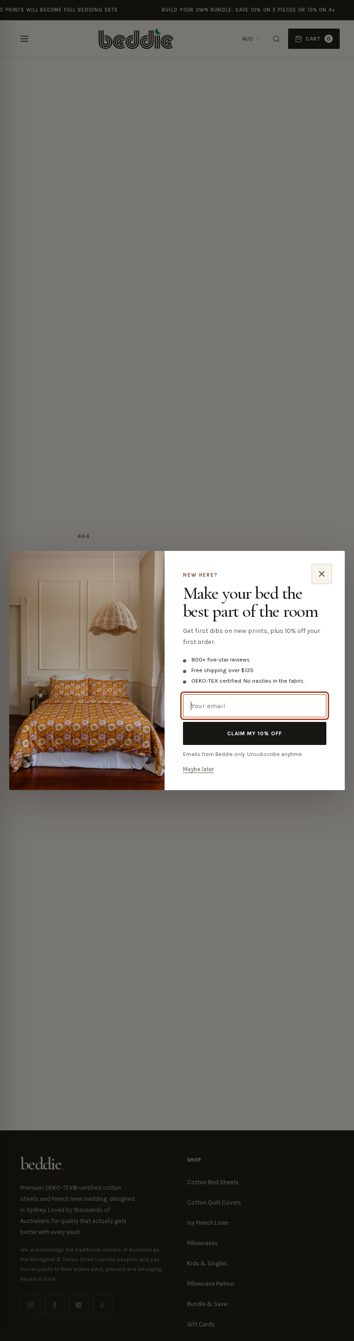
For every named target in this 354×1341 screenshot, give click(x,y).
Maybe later (198, 769)
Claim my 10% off (254, 733)
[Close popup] (322, 574)
